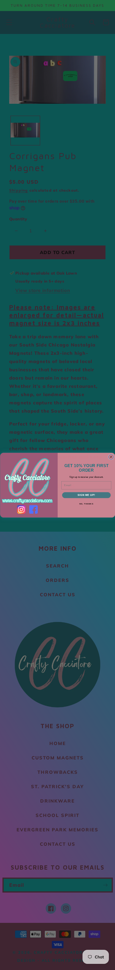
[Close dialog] (110, 456)
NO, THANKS (86, 504)
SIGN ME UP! (86, 495)
